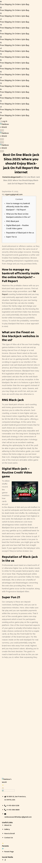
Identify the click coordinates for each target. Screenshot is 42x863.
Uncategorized (13, 176)
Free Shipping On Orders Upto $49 (14, 4)
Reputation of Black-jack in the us (20, 233)
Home (4, 176)
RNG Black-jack (12, 221)
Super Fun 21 (11, 237)
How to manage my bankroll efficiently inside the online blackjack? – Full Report (18, 206)
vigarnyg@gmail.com (14, 194)
